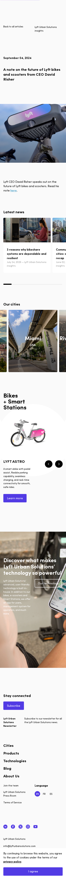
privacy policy (12, 861)
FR (44, 793)
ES (51, 793)
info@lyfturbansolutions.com (19, 846)
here (13, 190)
